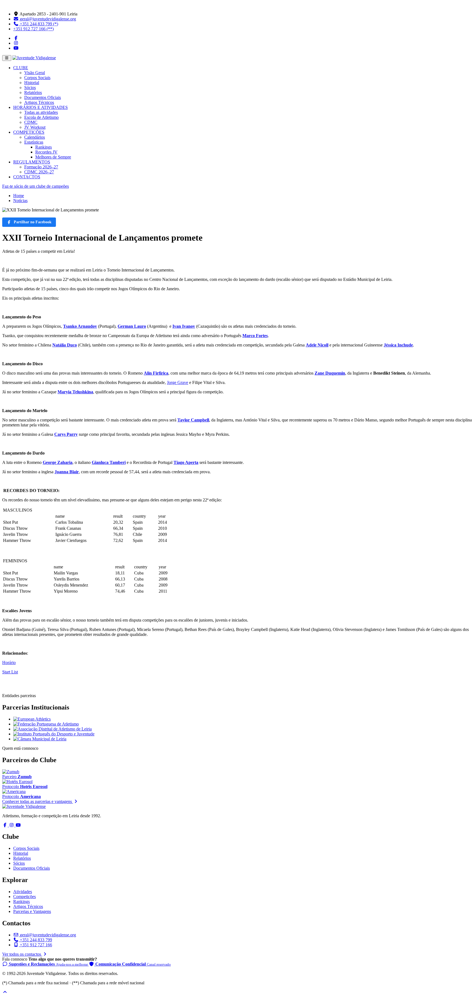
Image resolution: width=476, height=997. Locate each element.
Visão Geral (34, 72)
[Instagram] (16, 43)
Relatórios (33, 92)
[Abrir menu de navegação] (6, 58)
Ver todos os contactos (22, 954)
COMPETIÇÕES (28, 132)
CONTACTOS (26, 176)
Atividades (22, 891)
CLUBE (20, 67)
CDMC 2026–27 (39, 172)
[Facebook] (16, 38)
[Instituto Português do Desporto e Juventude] (53, 734)
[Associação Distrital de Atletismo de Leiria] (52, 729)
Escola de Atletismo (41, 117)
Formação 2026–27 (41, 167)
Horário (9, 662)
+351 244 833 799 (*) (38, 24)
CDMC (30, 122)
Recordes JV (46, 152)
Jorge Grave (177, 382)
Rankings (43, 147)
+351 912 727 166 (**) (33, 28)
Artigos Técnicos (39, 102)
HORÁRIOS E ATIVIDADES (40, 107)
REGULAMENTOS (31, 162)
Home (18, 195)
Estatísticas (33, 142)
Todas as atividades (41, 112)
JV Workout (34, 127)
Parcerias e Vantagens (32, 911)
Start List (10, 672)
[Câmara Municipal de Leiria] (39, 739)
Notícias (20, 200)
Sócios (30, 87)
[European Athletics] (32, 719)
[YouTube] (16, 48)
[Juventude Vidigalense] (24, 806)
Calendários (34, 137)
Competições (24, 896)
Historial (31, 82)
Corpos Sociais (37, 77)
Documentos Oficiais (42, 97)
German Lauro (132, 326)
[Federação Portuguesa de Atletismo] (46, 724)
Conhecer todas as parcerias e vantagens (37, 801)
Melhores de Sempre (53, 157)
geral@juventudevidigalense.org (47, 19)
